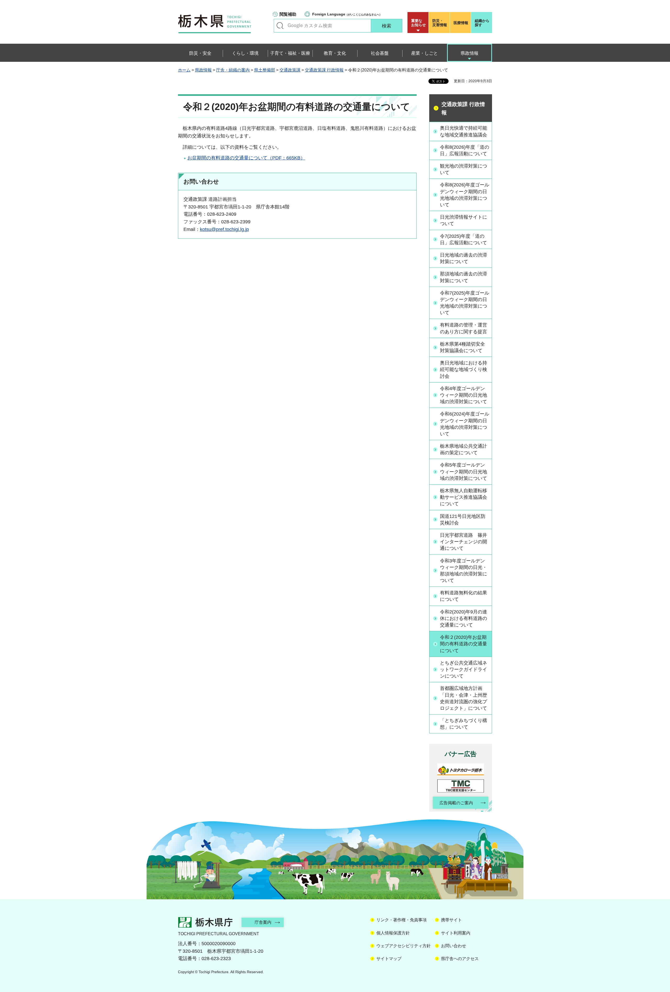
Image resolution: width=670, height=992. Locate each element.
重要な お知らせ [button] (418, 23)
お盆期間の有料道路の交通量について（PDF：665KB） (246, 157)
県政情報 (203, 70)
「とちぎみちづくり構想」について (463, 724)
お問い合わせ (453, 946)
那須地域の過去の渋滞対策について (463, 277)
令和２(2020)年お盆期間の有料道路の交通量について (463, 644)
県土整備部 (264, 70)
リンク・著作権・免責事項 (401, 920)
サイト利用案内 (455, 933)
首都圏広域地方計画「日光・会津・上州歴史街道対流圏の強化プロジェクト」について (463, 698)
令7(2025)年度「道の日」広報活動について (463, 239)
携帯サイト (451, 920)
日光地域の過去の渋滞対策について (463, 258)
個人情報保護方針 (393, 933)
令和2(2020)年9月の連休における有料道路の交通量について (463, 618)
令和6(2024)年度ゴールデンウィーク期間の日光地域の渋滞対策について (464, 423)
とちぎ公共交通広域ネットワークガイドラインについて (463, 669)
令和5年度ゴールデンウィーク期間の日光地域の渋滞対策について (463, 471)
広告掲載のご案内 (456, 803)
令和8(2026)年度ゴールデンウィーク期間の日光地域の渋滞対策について (464, 194)
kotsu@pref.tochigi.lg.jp (224, 229)
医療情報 (461, 23)
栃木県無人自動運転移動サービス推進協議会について (463, 497)
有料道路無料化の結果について (463, 596)
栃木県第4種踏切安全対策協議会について (462, 347)
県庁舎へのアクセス (460, 958)
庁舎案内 (263, 922)
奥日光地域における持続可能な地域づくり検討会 (463, 369)
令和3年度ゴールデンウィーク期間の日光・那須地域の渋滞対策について (463, 570)
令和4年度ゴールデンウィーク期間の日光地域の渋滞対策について (463, 395)
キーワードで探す (280, 25)
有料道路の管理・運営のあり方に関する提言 (463, 328)
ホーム (184, 70)
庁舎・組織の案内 (233, 70)
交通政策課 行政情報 (324, 70)
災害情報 (439, 23)
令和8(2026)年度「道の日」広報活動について (464, 150)
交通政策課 (290, 70)
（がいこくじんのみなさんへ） (347, 14)
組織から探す (482, 23)
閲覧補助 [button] (288, 14)
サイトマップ (388, 958)
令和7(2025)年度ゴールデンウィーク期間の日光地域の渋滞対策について (464, 302)
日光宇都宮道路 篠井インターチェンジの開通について (463, 542)
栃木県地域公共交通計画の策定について (463, 449)
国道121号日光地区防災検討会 (462, 519)
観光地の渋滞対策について (463, 169)
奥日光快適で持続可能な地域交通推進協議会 (463, 131)
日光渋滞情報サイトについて (463, 220)
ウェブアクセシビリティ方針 (403, 946)
